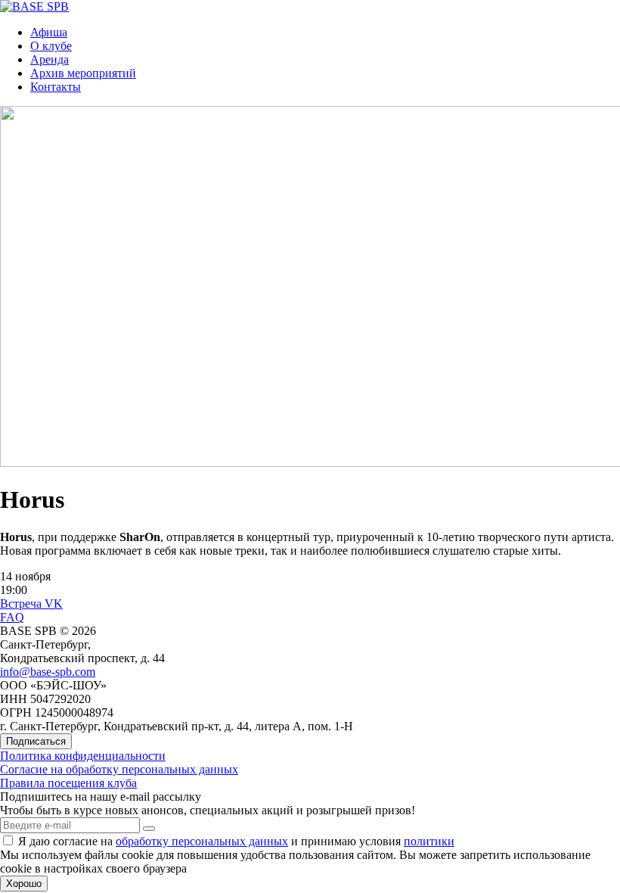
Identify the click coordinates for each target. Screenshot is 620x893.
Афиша (48, 32)
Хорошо (24, 883)
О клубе (51, 45)
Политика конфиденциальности (83, 755)
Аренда (49, 59)
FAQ (12, 617)
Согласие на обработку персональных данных (119, 769)
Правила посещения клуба (68, 782)
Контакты (55, 86)
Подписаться (36, 741)
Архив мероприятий (83, 73)
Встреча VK (31, 603)
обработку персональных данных (202, 841)
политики (429, 841)
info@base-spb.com (47, 671)
